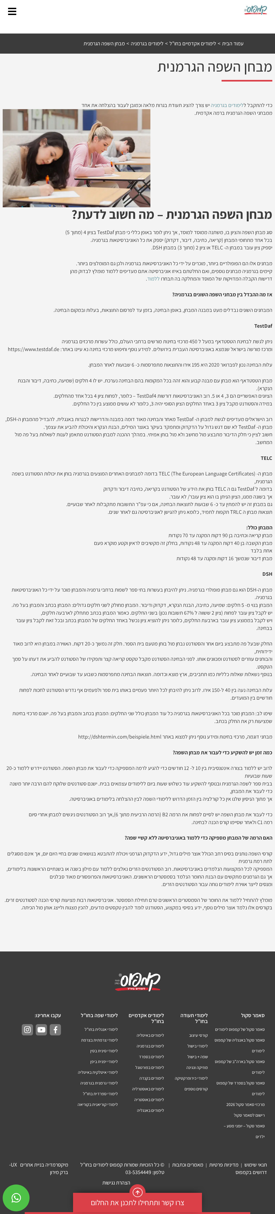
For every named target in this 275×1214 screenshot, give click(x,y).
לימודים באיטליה (150, 1035)
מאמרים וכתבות (187, 1164)
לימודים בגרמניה (227, 105)
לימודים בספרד (151, 1057)
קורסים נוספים (196, 1089)
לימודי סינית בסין (104, 1051)
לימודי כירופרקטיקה (191, 1078)
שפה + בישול (197, 1057)
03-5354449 (138, 1172)
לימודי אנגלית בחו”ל (101, 1029)
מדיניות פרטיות (223, 1164)
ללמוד (153, 278)
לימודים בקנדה (151, 1078)
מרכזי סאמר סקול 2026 (245, 1104)
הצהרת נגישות (116, 1182)
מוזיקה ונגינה (197, 1067)
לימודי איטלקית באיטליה (98, 1072)
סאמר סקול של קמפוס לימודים (240, 1029)
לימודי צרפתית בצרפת (99, 1040)
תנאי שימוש (255, 1164)
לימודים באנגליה (150, 1110)
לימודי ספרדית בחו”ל (100, 1094)
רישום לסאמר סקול (249, 1115)
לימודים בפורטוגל (149, 1067)
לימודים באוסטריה (149, 1099)
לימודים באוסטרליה (148, 1089)
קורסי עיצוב (198, 1035)
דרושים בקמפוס (251, 1172)
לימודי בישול (197, 1046)
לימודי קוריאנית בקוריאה (98, 1104)
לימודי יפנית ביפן (104, 1061)
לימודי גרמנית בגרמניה (99, 1083)
